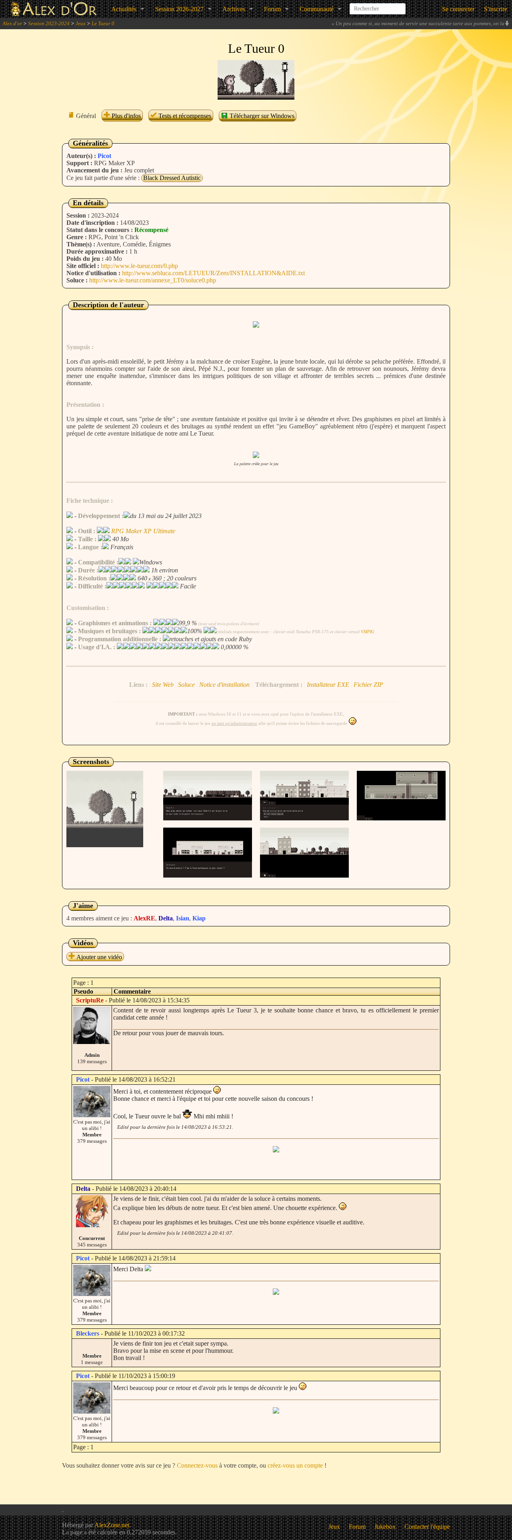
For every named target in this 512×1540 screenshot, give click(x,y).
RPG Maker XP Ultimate (143, 531)
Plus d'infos (125, 115)
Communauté (317, 9)
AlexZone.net (111, 1525)
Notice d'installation (224, 684)
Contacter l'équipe (427, 1526)
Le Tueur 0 (103, 23)
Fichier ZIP (368, 684)
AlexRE (144, 918)
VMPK (367, 631)
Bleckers (87, 1333)
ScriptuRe (90, 1000)
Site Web (163, 684)
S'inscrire (495, 9)
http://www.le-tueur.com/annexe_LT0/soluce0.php (152, 280)
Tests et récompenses (184, 115)
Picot (104, 155)
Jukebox (385, 1526)
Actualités (123, 9)
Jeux (81, 23)
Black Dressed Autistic (172, 177)
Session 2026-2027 (179, 9)
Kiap (199, 918)
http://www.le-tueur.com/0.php (139, 265)
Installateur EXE (328, 684)
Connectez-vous (197, 1465)
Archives (233, 9)
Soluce (186, 684)
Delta (165, 918)
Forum (272, 9)
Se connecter (458, 9)
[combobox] (378, 5)
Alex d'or (12, 23)
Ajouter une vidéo (98, 957)
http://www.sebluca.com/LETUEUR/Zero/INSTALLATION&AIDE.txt (213, 273)
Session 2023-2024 (49, 23)
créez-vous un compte (295, 1465)
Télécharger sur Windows (261, 115)
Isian (182, 918)
